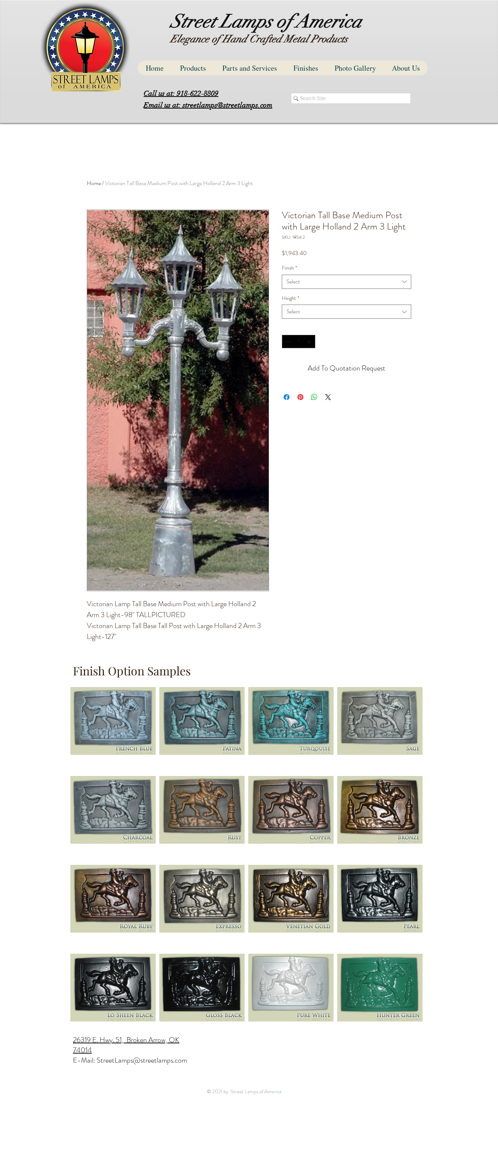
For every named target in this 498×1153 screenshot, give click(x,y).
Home (94, 183)
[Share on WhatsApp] (314, 397)
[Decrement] (287, 341)
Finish (289, 267)
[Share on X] (328, 397)
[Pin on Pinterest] (300, 397)
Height (290, 298)
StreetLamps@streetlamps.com (142, 1060)
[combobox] (346, 282)
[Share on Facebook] (286, 397)
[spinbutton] (298, 341)
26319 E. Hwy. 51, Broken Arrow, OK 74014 (126, 1045)
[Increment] (309, 341)
